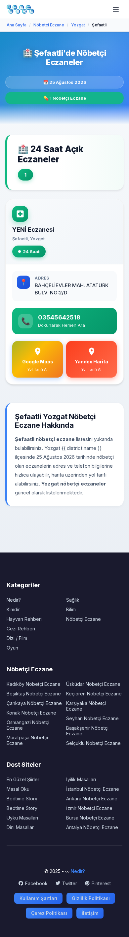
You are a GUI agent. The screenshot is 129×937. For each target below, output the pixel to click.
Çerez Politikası (49, 913)
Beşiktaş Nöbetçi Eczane (34, 693)
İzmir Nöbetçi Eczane (89, 808)
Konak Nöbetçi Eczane (31, 713)
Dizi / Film (17, 638)
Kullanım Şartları (38, 898)
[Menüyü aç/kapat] (115, 9)
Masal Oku (18, 789)
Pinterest (101, 883)
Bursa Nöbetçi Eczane (90, 817)
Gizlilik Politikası (91, 898)
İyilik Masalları (81, 779)
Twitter (69, 883)
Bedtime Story (22, 798)
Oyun (12, 648)
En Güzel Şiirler (23, 779)
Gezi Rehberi (21, 628)
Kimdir (13, 609)
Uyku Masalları (22, 817)
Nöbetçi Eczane (83, 619)
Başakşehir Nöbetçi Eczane (87, 730)
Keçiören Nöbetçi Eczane (94, 693)
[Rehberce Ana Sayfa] (20, 9)
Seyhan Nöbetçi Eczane (92, 718)
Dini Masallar (20, 827)
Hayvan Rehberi (24, 619)
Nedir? (14, 600)
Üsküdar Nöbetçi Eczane (93, 684)
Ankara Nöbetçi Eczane (91, 798)
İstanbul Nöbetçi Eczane (92, 789)
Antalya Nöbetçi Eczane (92, 827)
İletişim (90, 913)
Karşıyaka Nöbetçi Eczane (86, 706)
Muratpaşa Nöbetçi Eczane (27, 740)
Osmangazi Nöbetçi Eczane (28, 725)
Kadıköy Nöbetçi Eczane (34, 684)
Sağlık (72, 600)
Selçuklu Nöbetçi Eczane (93, 743)
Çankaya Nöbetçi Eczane (34, 703)
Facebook (36, 883)
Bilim (71, 609)
